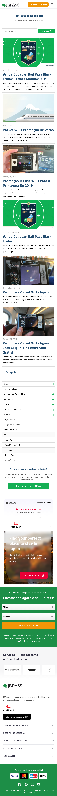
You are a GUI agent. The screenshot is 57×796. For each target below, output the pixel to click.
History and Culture (10, 399)
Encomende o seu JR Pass (28, 486)
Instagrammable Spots (12, 424)
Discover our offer (31, 575)
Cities (6, 384)
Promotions (9, 450)
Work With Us (10, 460)
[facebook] (19, 784)
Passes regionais (33, 641)
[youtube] (38, 784)
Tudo (5, 379)
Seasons (7, 414)
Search (45, 31)
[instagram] (32, 784)
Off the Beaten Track (11, 430)
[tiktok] (26, 784)
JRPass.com (8, 435)
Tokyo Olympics (9, 419)
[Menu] (52, 4)
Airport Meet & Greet (12, 445)
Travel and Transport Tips (13, 409)
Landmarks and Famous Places (15, 394)
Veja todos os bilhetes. (27, 638)
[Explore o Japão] (11, 4)
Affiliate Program (11, 455)
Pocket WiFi (9, 440)
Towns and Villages (11, 389)
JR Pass (17, 790)
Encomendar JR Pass (38, 4)
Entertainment (9, 404)
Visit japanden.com (15, 716)
